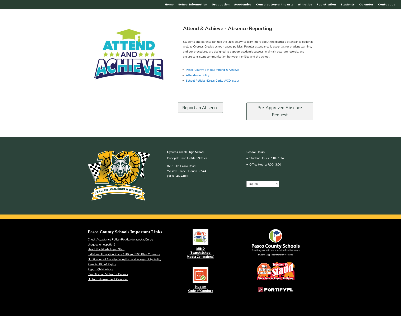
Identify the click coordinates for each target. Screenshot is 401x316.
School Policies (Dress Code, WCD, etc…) (212, 81)
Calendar (366, 4)
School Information (192, 4)
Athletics (305, 4)
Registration (326, 4)
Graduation (221, 4)
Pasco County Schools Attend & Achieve (212, 70)
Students (347, 4)
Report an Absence (200, 107)
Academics (242, 4)
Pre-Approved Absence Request (280, 111)
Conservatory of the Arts (274, 4)
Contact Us (386, 4)
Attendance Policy (197, 75)
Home (169, 4)
